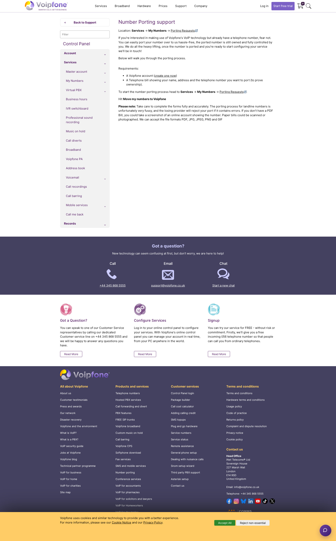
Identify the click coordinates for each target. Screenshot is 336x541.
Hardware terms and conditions (245, 399)
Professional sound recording (79, 120)
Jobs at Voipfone (70, 452)
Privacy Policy (152, 522)
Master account (76, 71)
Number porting (125, 472)
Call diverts (74, 140)
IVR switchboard (77, 108)
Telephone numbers (128, 393)
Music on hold (75, 131)
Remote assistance (182, 446)
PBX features (123, 413)
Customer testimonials (74, 399)
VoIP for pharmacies (128, 492)
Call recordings (76, 186)
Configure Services (150, 320)
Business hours (76, 99)
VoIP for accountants (128, 485)
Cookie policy (234, 439)
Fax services (123, 459)
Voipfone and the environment (78, 426)
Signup (214, 320)
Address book (75, 168)
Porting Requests (183, 30)
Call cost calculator (182, 406)
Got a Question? (73, 320)
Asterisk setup (180, 479)
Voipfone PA (74, 159)
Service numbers (181, 432)
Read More (71, 354)
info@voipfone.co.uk (246, 487)
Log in (264, 6)
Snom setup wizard (182, 465)
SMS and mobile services (131, 465)
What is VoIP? (68, 432)
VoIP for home (68, 479)
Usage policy (234, 406)
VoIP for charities (70, 485)
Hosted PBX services (128, 399)
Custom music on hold (129, 432)
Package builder (180, 399)
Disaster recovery (70, 419)
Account (70, 53)
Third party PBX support (185, 472)
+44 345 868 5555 (113, 285)
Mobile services (77, 205)
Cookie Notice (121, 522)
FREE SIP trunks (125, 419)
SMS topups (178, 419)
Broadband (122, 6)
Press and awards (71, 406)
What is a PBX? (69, 439)
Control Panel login (182, 393)
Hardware (144, 6)
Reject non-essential (253, 522)
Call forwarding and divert (131, 406)
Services (101, 6)
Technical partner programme (78, 465)
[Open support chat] (325, 530)
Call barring (74, 196)
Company (200, 6)
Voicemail (72, 177)
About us (65, 393)
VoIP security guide (71, 446)
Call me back (74, 214)
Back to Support (85, 22)
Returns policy (235, 419)
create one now (165, 76)
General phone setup (184, 452)
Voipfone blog (68, 459)
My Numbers (74, 81)
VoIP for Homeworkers (129, 505)
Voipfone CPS (124, 446)
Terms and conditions (239, 393)
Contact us (177, 485)
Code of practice (236, 413)
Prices (163, 6)
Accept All (224, 522)
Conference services (128, 479)
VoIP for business (70, 472)
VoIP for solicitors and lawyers (134, 498)
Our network (67, 413)
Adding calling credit (183, 413)
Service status (179, 439)
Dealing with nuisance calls (187, 459)
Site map (65, 492)
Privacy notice (234, 432)
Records (70, 223)
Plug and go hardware (184, 426)
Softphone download (128, 452)
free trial (283, 6)
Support (180, 6)
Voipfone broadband (128, 426)
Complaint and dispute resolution (246, 426)
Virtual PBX (74, 90)
